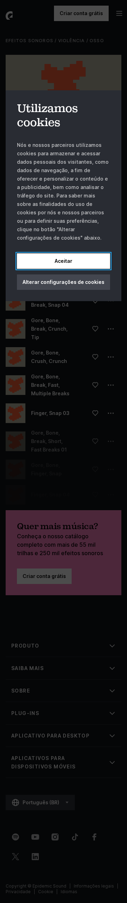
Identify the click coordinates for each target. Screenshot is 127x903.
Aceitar (63, 261)
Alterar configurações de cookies (63, 282)
